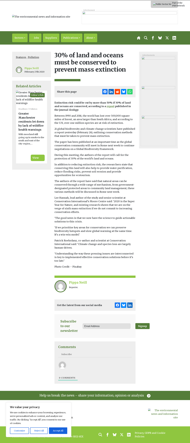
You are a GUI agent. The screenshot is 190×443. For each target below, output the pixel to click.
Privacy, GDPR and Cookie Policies (150, 434)
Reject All (39, 430)
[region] (38, 419)
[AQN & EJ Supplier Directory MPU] (158, 129)
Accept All (58, 430)
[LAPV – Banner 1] (130, 17)
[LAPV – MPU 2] (158, 70)
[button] (20, 38)
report (110, 106)
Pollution (33, 57)
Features (21, 57)
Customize (19, 430)
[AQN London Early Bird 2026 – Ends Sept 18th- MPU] (158, 99)
